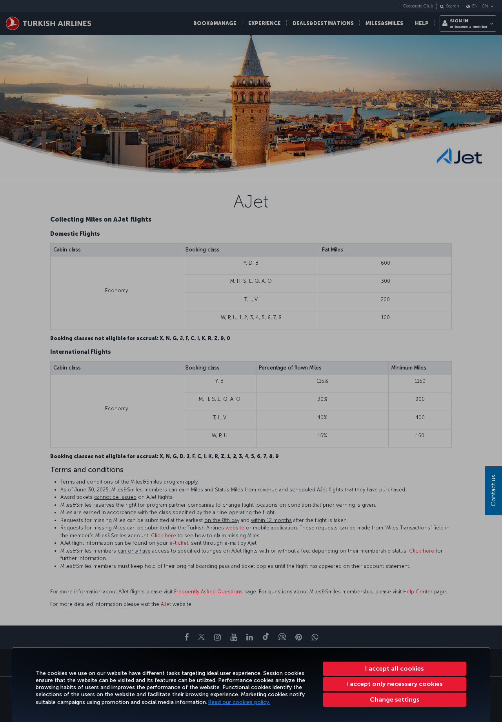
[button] (394, 700)
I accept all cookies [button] (394, 668)
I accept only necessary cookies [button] (394, 683)
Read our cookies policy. (239, 702)
